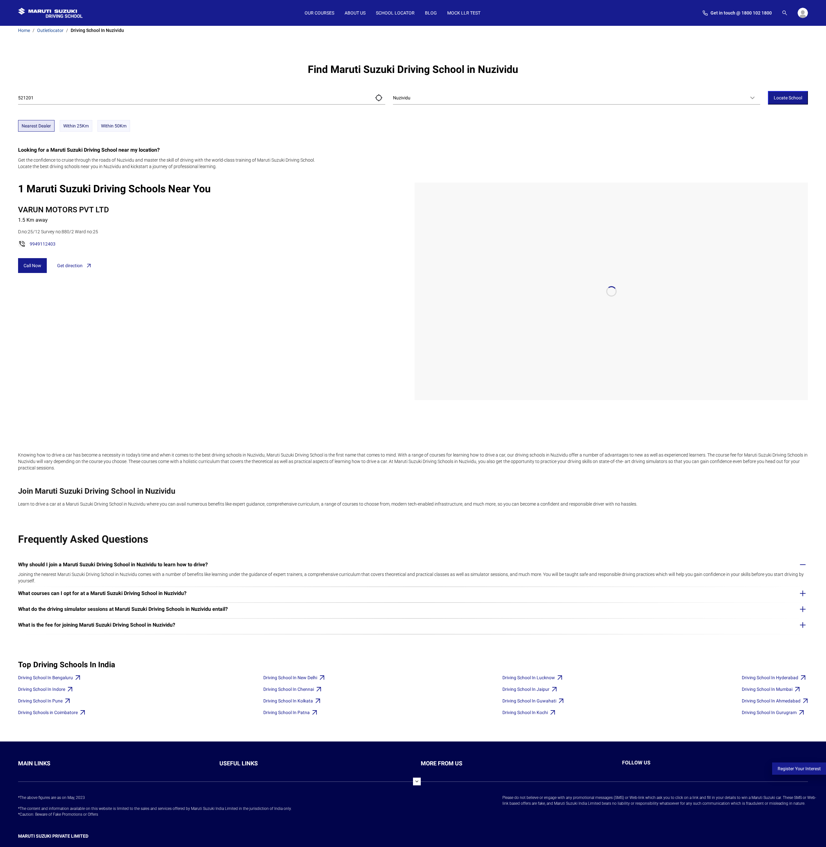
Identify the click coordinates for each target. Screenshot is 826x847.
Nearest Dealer (36, 125)
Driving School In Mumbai (767, 689)
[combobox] (576, 97)
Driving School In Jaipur (525, 689)
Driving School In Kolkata (288, 700)
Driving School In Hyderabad (770, 677)
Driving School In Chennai (288, 689)
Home (24, 30)
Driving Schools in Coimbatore (48, 712)
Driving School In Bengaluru (45, 677)
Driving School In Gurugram (769, 712)
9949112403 (42, 244)
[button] (378, 97)
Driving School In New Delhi (290, 677)
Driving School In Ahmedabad (771, 700)
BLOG (431, 12)
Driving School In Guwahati (529, 700)
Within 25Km (76, 125)
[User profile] (803, 13)
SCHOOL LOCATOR (395, 12)
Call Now (32, 265)
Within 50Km (113, 125)
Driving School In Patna (286, 712)
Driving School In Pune (40, 700)
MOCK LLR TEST (463, 12)
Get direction (70, 265)
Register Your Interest (799, 768)
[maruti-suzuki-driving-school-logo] (50, 13)
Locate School (788, 97)
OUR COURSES (319, 12)
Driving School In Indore (41, 689)
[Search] (785, 13)
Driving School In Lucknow (528, 677)
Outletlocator (50, 30)
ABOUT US (355, 12)
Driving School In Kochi (525, 712)
